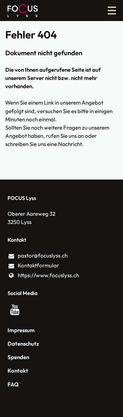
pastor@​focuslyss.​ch (43, 255)
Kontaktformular (38, 265)
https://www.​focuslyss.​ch (48, 275)
